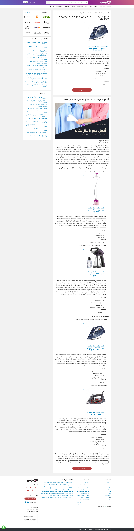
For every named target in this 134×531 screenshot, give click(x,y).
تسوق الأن (82, 89)
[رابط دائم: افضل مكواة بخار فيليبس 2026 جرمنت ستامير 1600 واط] (83, 175)
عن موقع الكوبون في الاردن (82, 491)
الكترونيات (67, 6)
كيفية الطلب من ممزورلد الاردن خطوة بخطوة (37, 133)
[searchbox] (69, 2)
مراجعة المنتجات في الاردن (83, 502)
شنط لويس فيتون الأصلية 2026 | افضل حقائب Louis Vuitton (36, 58)
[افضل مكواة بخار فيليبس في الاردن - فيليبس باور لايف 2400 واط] (98, 32)
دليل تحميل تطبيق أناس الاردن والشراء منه (37, 119)
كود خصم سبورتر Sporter (83, 504)
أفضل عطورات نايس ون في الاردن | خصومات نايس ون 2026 (37, 66)
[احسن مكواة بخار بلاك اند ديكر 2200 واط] (96, 399)
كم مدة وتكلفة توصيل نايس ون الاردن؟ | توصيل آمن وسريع (36, 122)
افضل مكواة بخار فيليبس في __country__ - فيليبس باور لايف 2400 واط (98, 48)
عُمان (110, 491)
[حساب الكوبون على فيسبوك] (26, 487)
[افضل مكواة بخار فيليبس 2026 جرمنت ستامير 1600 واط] (96, 189)
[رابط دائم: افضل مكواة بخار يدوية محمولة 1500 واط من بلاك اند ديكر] (83, 250)
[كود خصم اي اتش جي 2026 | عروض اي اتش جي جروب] (27, 33)
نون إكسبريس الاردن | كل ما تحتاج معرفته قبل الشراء (36, 129)
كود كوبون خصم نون (84, 500)
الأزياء (86, 6)
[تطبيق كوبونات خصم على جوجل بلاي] (53, 6)
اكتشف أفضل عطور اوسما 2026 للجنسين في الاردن (36, 125)
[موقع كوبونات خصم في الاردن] (108, 13)
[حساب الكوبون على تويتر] (30, 487)
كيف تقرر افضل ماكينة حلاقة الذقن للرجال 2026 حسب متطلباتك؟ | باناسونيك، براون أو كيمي (36, 74)
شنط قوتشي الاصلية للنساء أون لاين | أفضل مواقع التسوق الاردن (37, 54)
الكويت (109, 487)
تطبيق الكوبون (59, 6)
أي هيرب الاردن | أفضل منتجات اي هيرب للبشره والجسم (36, 85)
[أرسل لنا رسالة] (4, 527)
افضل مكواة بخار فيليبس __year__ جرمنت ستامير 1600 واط (95, 210)
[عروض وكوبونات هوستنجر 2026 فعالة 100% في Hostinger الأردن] (27, 17)
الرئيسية (109, 6)
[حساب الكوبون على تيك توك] (32, 490)
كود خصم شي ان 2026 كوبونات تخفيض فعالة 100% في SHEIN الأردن (57, 493)
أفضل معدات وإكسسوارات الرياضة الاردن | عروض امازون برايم (37, 50)
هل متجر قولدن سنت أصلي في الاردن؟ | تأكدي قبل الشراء (36, 115)
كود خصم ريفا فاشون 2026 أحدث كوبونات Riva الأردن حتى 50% (58, 489)
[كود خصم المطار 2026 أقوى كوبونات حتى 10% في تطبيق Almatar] (37, 28)
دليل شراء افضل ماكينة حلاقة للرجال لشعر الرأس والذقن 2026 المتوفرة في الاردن (36, 81)
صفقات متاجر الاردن (84, 485)
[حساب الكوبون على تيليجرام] (28, 490)
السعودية (109, 483)
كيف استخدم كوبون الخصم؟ (83, 495)
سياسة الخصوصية (85, 493)
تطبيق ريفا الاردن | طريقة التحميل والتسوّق (37, 109)
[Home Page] (105, 2)
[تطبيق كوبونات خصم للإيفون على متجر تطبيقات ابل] (50, 6)
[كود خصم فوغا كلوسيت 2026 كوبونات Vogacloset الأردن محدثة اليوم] (27, 28)
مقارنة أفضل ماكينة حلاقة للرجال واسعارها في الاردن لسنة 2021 (36, 70)
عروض (95, 6)
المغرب (109, 500)
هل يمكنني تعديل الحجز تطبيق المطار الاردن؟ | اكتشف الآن (37, 135)
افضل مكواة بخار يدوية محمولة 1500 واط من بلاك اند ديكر (96, 274)
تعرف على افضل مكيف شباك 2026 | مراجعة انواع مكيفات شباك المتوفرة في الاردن (37, 78)
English (33, 2)
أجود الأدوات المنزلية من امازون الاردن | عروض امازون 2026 (36, 47)
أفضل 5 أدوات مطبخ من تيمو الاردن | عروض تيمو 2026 (37, 43)
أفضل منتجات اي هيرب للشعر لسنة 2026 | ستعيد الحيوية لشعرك (37, 62)
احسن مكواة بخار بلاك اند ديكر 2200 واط (96, 413)
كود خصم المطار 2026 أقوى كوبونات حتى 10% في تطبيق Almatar (57, 498)
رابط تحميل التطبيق (30, 499)
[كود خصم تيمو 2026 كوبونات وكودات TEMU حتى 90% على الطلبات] (37, 17)
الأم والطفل (80, 6)
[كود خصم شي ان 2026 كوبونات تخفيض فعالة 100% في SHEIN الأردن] (27, 22)
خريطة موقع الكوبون (84, 489)
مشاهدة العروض (82, 468)
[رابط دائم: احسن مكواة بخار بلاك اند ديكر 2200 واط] (83, 390)
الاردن (110, 498)
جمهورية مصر (108, 495)
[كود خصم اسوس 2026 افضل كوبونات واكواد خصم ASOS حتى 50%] (46, 33)
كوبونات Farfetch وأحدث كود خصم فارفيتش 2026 (61, 495)
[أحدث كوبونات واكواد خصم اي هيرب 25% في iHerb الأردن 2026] (46, 17)
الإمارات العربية (107, 485)
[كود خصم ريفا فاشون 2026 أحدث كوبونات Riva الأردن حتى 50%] (46, 22)
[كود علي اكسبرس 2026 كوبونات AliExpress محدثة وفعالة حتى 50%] (37, 22)
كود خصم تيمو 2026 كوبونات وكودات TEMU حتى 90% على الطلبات (57, 485)
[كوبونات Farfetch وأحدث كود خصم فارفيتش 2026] (46, 28)
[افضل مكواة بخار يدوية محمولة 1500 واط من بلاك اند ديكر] (96, 258)
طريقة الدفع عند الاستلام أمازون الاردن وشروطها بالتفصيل (38, 105)
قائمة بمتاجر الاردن (85, 483)
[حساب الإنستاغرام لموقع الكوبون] (35, 487)
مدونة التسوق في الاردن (83, 487)
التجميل (73, 6)
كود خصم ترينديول (85, 498)
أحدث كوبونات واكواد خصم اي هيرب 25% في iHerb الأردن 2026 (58, 483)
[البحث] (48, 2)
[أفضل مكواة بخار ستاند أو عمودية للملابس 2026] (82, 121)
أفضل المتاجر (45, 12)
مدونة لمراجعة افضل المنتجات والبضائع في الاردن (88, 13)
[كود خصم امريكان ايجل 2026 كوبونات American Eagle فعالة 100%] (37, 33)
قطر (110, 493)
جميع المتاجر (102, 6)
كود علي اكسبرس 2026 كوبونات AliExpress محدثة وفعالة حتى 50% (57, 491)
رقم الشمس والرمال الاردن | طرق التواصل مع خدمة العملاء (37, 97)
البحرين (109, 489)
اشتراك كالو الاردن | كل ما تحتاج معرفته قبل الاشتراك (37, 111)
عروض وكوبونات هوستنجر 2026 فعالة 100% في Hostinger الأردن (58, 487)
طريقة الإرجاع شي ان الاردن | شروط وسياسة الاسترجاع (37, 101)
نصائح (91, 6)
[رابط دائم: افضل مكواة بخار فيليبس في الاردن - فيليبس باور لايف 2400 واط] (84, 23)
